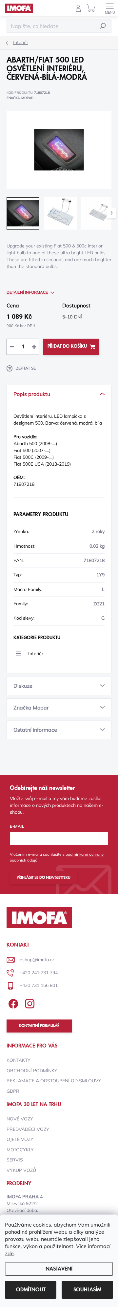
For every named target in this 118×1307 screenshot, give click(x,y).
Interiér (35, 653)
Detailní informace (27, 292)
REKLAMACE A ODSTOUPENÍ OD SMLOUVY (54, 1081)
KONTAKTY (18, 1060)
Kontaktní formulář (39, 1026)
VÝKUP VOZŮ (21, 1170)
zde (9, 1253)
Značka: (20, 98)
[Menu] (110, 8)
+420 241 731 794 (39, 973)
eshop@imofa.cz (37, 960)
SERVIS (15, 1160)
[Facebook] (12, 1002)
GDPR (13, 1091)
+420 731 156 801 (39, 985)
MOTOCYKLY (20, 1150)
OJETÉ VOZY (20, 1139)
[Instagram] (28, 1002)
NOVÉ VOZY (20, 1119)
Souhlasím (87, 1290)
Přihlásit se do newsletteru (43, 878)
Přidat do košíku (67, 346)
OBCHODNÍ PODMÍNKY (32, 1071)
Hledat (102, 26)
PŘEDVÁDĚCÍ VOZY (28, 1129)
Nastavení (59, 1269)
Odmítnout (31, 1290)
